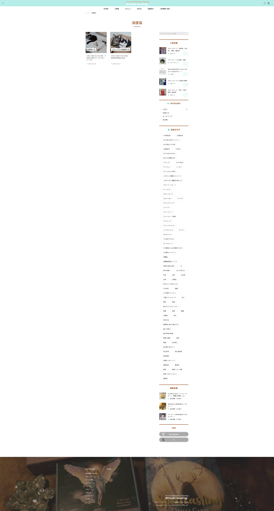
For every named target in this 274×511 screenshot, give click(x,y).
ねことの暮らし (90, 480)
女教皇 (173, 279)
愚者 (173, 302)
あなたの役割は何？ (169, 158)
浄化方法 (165, 320)
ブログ (172, 74)
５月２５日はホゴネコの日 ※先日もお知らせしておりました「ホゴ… (96, 58)
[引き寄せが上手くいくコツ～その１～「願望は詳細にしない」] (162, 395)
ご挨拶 (117, 9)
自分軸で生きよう (168, 347)
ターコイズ (166, 189)
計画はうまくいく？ (169, 360)
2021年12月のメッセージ (171, 140)
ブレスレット (167, 221)
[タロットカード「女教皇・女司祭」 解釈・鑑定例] (162, 50)
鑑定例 (176, 365)
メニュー (128, 9)
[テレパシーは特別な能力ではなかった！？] (162, 416)
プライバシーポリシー (161, 502)
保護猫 (165, 257)
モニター (181, 230)
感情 (164, 311)
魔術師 (165, 378)
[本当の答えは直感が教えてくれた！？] (162, 406)
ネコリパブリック (168, 203)
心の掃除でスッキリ (169, 293)
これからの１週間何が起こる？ (172, 180)
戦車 (173, 311)
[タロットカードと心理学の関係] (162, 81)
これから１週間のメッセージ (171, 176)
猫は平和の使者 (167, 333)
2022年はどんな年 (168, 144)
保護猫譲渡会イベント (169, 261)
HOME (106, 9)
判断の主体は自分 (168, 266)
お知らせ (166, 113)
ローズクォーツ (167, 243)
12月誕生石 (166, 135)
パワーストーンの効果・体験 (177, 60)
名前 (173, 275)
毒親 (182, 311)
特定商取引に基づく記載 (180, 502)
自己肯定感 (178, 351)
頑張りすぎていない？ (169, 374)
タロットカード (167, 194)
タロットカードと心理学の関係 (177, 81)
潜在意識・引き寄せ (176, 398)
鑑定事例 (165, 365)
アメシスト (166, 162)
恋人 (183, 297)
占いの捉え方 (180, 270)
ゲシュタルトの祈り (169, 171)
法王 (174, 315)
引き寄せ (165, 288)
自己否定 (165, 351)
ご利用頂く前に (165, 9)
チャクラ (179, 198)
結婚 (164, 342)
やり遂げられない (168, 239)
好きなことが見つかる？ (170, 284)
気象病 (165, 315)
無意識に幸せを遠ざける (170, 324)
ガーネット (166, 167)
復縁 (176, 288)
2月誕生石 (166, 149)
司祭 (164, 275)
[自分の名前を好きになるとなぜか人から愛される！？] (162, 71)
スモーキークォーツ (169, 185)
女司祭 (182, 275)
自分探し (174, 342)
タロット (172, 53)
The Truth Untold (168, 153)
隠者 (164, 369)
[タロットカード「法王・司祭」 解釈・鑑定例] (162, 92)
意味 (164, 302)
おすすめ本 (179, 162)
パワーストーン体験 (169, 216)
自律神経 (165, 356)
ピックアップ (167, 116)
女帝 (164, 279)
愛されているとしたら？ (170, 306)
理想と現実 (166, 338)
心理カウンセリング (169, 297)
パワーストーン (174, 62)
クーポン (178, 167)
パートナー (166, 207)
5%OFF (177, 149)
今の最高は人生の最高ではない (172, 248)
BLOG (139, 9)
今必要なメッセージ (169, 252)
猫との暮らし (167, 329)
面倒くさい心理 (176, 369)
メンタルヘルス (167, 230)
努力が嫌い (166, 270)
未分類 (165, 120)
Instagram (174, 434)
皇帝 (177, 338)
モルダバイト (167, 234)
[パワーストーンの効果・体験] (162, 61)
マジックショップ (168, 225)
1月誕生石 (179, 135)
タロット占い (167, 198)
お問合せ (151, 9)
